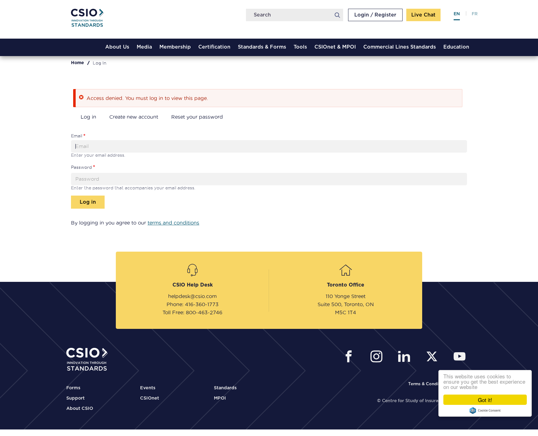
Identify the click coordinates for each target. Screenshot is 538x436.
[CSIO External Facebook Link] (350, 357)
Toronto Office (345, 284)
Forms (73, 388)
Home (77, 63)
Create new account (133, 117)
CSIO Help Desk (192, 284)
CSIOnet (149, 398)
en (457, 14)
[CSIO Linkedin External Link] (405, 357)
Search (337, 15)
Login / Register (375, 14)
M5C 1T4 (345, 312)
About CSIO (79, 408)
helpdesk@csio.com (192, 296)
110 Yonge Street (346, 296)
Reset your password (197, 117)
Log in (88, 117)
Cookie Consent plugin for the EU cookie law (485, 410)
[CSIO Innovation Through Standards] (91, 20)
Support (75, 398)
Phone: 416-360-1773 (193, 304)
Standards (225, 388)
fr (475, 14)
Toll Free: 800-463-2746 (192, 312)
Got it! (485, 400)
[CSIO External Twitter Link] (433, 357)
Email (76, 135)
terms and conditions (173, 222)
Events (147, 388)
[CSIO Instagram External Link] (378, 357)
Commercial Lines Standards (399, 47)
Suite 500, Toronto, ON (346, 304)
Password (81, 167)
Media (144, 47)
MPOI (220, 398)
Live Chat (423, 14)
